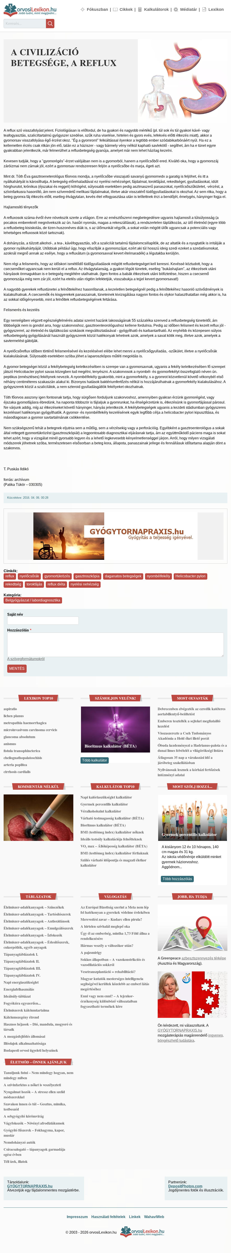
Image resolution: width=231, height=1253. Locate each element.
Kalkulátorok (156, 9)
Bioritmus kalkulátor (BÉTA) (110, 746)
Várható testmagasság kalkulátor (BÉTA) (112, 818)
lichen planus (14, 715)
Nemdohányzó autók (19, 1142)
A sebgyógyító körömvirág (24, 1116)
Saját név (15, 614)
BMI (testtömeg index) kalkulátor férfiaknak (114, 853)
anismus (10, 743)
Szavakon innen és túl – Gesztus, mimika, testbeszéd (35, 1106)
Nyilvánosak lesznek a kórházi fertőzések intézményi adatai (189, 772)
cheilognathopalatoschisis (23, 757)
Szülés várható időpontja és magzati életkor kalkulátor (113, 862)
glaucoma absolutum (19, 736)
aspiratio (10, 708)
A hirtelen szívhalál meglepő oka (105, 926)
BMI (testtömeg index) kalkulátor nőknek (112, 832)
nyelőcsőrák (29, 576)
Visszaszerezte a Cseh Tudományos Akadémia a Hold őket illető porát (184, 735)
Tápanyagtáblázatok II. (21, 961)
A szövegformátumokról (26, 659)
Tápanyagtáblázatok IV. (22, 975)
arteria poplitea (15, 764)
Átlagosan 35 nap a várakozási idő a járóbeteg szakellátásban (185, 760)
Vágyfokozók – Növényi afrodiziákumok (34, 1123)
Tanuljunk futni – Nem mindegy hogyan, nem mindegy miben (38, 1075)
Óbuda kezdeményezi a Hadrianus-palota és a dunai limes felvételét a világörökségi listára (192, 748)
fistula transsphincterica (22, 750)
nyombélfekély (158, 576)
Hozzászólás (18, 630)
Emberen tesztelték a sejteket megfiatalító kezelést (189, 723)
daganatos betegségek (123, 576)
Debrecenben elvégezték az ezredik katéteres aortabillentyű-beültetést (191, 711)
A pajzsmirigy (91, 952)
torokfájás (34, 584)
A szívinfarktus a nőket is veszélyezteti (32, 1084)
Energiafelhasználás (19, 989)
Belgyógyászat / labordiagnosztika (32, 600)
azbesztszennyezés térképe (204, 958)
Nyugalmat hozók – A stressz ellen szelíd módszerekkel (34, 1094)
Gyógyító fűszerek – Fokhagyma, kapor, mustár (34, 1132)
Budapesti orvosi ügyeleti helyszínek (31, 1050)
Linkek (135, 1217)
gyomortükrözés (57, 576)
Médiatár (188, 9)
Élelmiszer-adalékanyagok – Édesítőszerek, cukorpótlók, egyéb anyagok (36, 944)
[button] (182, 81)
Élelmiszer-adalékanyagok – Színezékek (34, 907)
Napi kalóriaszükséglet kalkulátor (106, 797)
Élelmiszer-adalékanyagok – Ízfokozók (33, 935)
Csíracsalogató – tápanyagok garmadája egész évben (34, 1152)
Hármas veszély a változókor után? (107, 945)
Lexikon (216, 9)
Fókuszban (97, 9)
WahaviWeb (154, 1217)
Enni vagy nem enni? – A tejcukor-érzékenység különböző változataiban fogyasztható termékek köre (109, 1001)
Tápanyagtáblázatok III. (22, 968)
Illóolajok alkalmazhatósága (25, 1043)
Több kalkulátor (94, 760)
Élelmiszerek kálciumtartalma (26, 1010)
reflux (9, 576)
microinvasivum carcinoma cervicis (30, 729)
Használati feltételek (108, 1217)
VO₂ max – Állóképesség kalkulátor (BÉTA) (114, 846)
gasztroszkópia (87, 576)
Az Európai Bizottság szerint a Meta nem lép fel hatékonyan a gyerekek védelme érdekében (115, 909)
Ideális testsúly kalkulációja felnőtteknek (111, 839)
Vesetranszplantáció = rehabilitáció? (108, 971)
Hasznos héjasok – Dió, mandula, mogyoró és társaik (38, 1026)
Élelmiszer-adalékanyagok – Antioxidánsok (37, 921)
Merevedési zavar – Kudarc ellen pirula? (111, 919)
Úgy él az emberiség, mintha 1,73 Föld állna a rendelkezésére (115, 936)
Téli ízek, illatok (16, 1161)
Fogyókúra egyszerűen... (22, 1003)
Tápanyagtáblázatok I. (21, 954)
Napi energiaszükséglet (21, 982)
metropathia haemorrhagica (25, 722)
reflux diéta (56, 584)
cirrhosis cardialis (17, 771)
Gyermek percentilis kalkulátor (104, 804)
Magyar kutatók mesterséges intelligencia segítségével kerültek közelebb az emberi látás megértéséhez (115, 983)
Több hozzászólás (177, 879)
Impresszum (77, 1217)
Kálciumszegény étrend (21, 1017)
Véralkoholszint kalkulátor (101, 811)
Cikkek (126, 9)
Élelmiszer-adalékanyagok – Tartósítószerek (37, 914)
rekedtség (13, 584)
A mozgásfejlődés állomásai (24, 1036)
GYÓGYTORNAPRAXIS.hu (180, 1030)
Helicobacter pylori (191, 576)
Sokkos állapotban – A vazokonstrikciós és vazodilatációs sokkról (113, 962)
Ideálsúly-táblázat (17, 996)
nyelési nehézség (85, 584)
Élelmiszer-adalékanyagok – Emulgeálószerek (38, 928)
